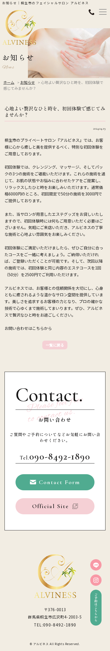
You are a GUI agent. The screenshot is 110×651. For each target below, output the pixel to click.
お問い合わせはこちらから (28, 328)
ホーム (8, 82)
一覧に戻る (55, 345)
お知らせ (27, 82)
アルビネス (41, 644)
